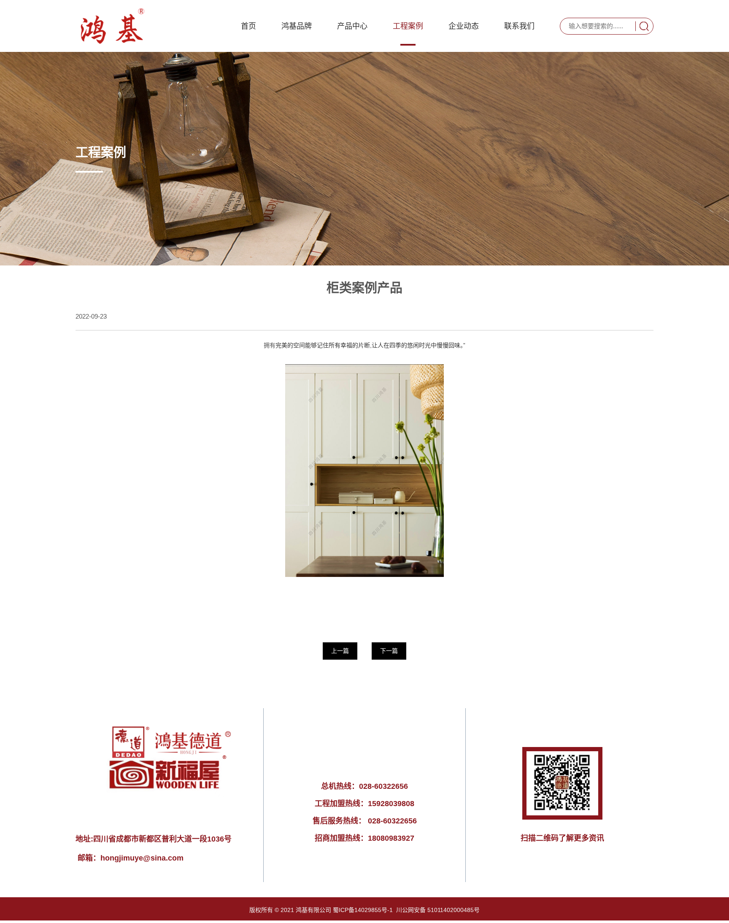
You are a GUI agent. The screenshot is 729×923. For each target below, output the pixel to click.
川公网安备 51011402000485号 (438, 910)
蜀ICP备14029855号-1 (363, 910)
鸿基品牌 (296, 26)
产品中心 (352, 26)
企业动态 (463, 26)
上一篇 (340, 650)
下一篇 (389, 650)
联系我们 (519, 26)
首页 (248, 26)
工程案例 (408, 26)
